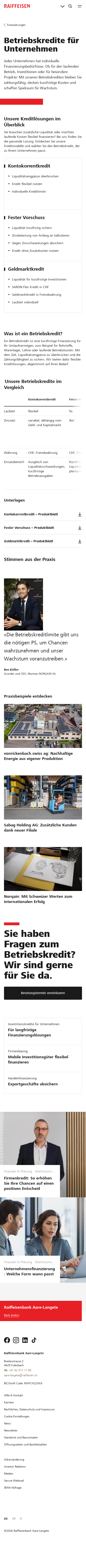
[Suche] (70, 6)
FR (13, 1518)
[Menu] (80, 6)
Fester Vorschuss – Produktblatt (29, 528)
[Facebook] (7, 1340)
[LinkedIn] (25, 1340)
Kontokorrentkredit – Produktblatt (31, 514)
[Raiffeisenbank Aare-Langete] (17, 6)
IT (21, 1518)
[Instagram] (16, 1340)
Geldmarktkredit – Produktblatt (28, 541)
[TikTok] (34, 1340)
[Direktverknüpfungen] (62, 6)
